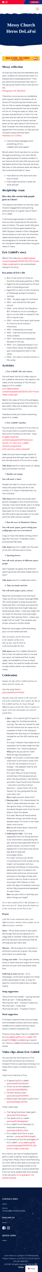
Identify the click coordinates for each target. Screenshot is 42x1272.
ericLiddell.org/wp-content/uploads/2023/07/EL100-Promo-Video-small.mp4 (21, 261)
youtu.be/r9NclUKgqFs (25, 1136)
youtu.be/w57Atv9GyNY (18, 1083)
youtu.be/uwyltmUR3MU (18, 1095)
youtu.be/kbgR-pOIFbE (17, 1102)
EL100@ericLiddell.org (18, 1040)
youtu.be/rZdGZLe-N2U (17, 1130)
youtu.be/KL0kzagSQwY (17, 1121)
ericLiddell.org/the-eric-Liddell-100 (20, 1037)
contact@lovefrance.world (13, 1211)
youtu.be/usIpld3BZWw (17, 1089)
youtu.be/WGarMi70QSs (13, 692)
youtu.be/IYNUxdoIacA (17, 1115)
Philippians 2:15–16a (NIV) (13, 91)
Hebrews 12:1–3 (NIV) (12, 135)
